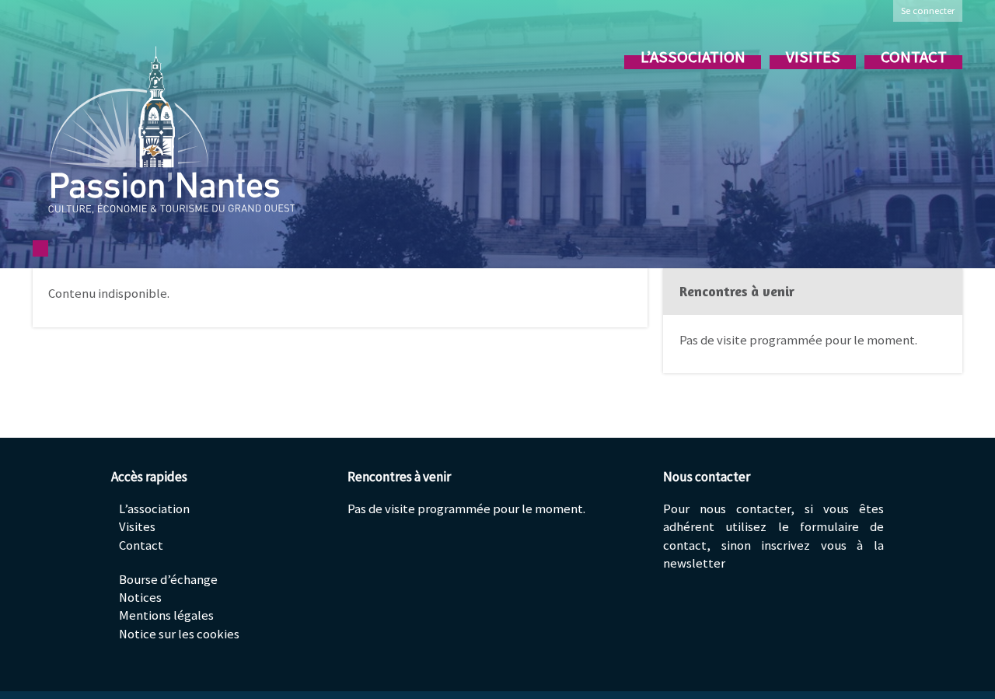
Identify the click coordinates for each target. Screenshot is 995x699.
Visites (813, 57)
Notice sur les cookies (179, 634)
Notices (140, 597)
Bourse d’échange (168, 579)
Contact (914, 57)
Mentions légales (166, 615)
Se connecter (928, 10)
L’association (693, 57)
